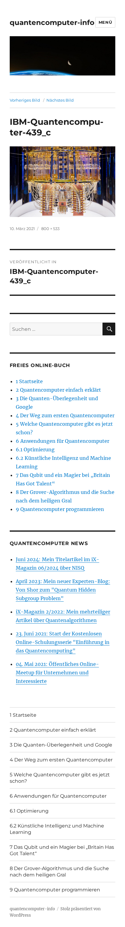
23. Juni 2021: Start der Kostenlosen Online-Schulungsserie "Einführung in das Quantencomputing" (63, 642)
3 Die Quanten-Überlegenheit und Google (61, 745)
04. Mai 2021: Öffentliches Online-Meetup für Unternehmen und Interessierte (57, 672)
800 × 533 (50, 228)
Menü (105, 22)
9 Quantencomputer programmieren (60, 509)
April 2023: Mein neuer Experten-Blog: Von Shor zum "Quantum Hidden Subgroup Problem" (63, 589)
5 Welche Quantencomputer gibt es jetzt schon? (60, 778)
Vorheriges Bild (25, 100)
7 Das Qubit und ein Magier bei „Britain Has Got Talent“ (62, 850)
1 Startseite (29, 381)
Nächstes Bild (60, 100)
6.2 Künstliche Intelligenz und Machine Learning (57, 829)
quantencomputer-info (52, 22)
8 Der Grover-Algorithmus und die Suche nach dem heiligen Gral (59, 872)
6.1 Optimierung (35, 449)
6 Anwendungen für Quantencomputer (62, 441)
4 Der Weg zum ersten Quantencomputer (65, 415)
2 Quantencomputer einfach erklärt (58, 390)
